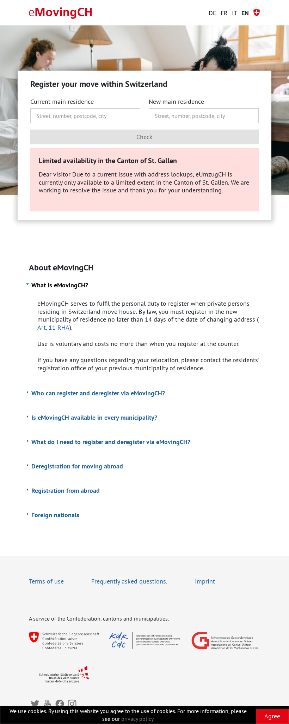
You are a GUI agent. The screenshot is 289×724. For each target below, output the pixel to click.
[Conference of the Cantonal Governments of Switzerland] (144, 640)
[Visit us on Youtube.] (47, 704)
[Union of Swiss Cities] (64, 674)
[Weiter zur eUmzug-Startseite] (60, 13)
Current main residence (62, 102)
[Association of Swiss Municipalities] (225, 640)
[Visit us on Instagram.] (72, 704)
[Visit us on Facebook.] (60, 704)
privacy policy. (137, 718)
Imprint (205, 581)
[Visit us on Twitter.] (35, 704)
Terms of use (46, 581)
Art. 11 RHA (53, 327)
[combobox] (85, 115)
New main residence (176, 102)
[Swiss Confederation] (64, 640)
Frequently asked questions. (129, 581)
